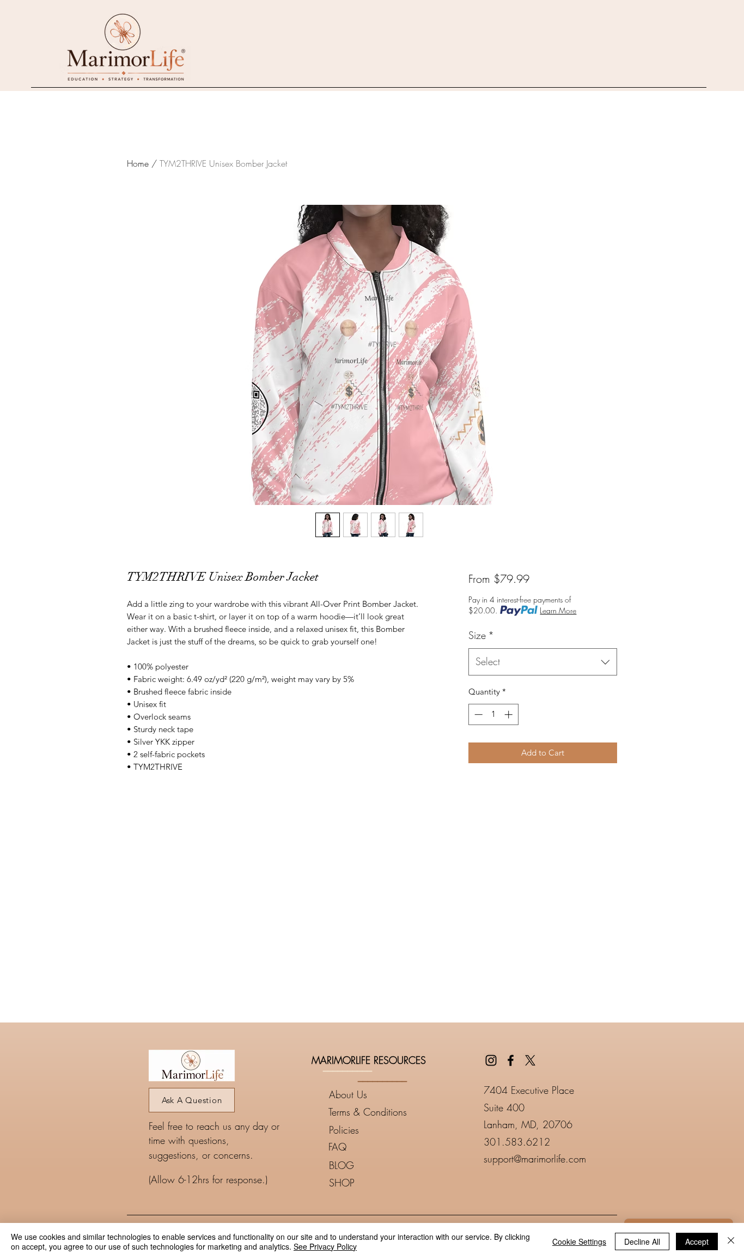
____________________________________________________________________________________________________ (372, 1210)
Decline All (642, 1241)
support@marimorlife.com (535, 1158)
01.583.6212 (520, 1141)
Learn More (558, 610)
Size (481, 635)
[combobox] (542, 661)
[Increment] (509, 714)
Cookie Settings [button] (579, 1241)
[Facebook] (510, 1060)
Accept (697, 1241)
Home (138, 163)
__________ (347, 1066)
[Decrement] (477, 714)
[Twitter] (530, 1060)
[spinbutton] (493, 714)
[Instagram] (491, 1060)
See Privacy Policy (325, 1246)
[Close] (730, 1241)
